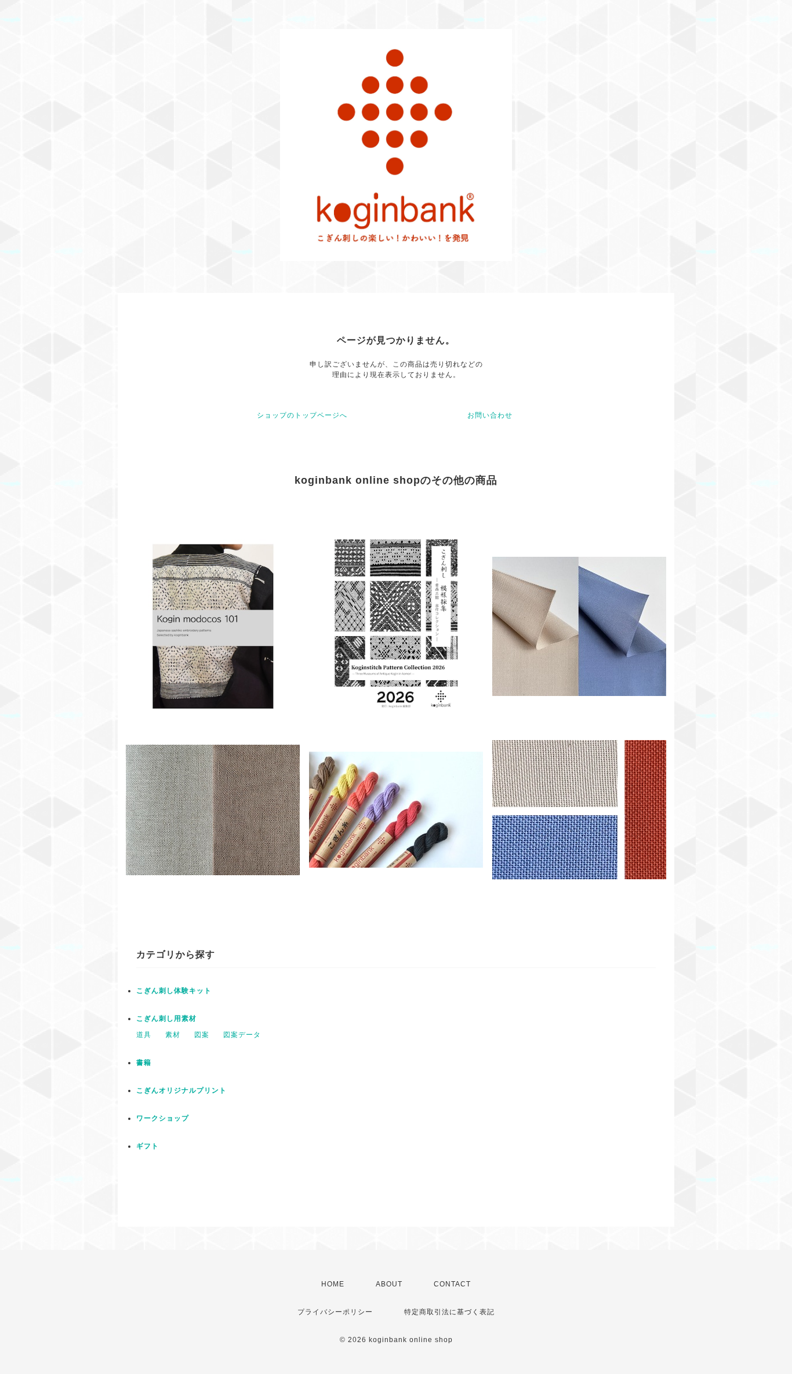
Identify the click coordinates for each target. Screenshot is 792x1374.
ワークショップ (162, 1118)
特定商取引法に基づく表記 (449, 1312)
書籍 (143, 1062)
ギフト (147, 1146)
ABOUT (389, 1284)
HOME (332, 1284)
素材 (172, 1035)
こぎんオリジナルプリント (181, 1090)
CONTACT (452, 1284)
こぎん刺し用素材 (166, 1018)
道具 (143, 1035)
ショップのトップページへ (302, 415)
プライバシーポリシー (335, 1312)
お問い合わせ (490, 415)
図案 (201, 1035)
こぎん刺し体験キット (174, 991)
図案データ (242, 1035)
